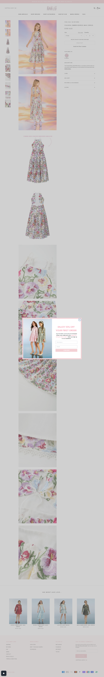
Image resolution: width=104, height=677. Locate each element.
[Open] (3, 673)
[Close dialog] (79, 319)
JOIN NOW (66, 350)
